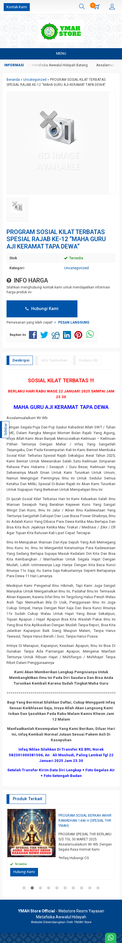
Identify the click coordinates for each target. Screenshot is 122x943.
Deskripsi (21, 360)
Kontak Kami (17, 7)
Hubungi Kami (44, 308)
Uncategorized (76, 268)
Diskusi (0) (88, 360)
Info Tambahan (54, 360)
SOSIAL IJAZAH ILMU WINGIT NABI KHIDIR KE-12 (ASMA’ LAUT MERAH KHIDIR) (57, 818)
